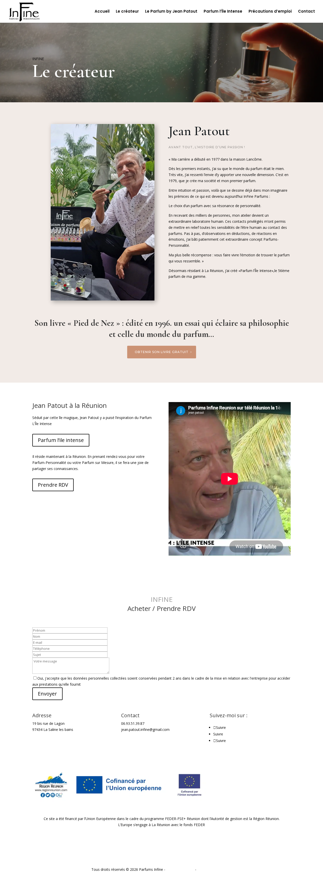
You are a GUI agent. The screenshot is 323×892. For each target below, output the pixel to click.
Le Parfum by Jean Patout (171, 12)
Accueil (102, 12)
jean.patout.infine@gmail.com (145, 729)
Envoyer (47, 693)
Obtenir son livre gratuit (162, 352)
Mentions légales (180, 869)
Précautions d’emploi (270, 12)
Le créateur (127, 12)
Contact (306, 12)
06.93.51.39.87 (132, 723)
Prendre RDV (53, 484)
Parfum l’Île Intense (223, 12)
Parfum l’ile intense (61, 440)
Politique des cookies (214, 869)
